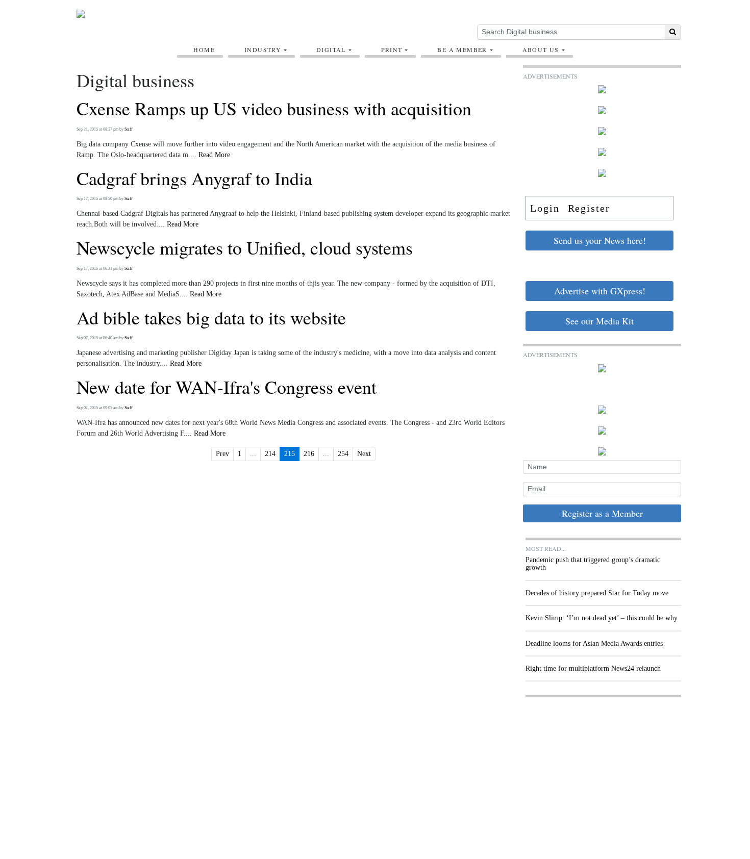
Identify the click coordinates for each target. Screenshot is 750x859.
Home (204, 49)
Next (364, 454)
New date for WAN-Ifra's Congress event (227, 387)
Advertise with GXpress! (599, 291)
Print (392, 49)
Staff (128, 129)
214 (270, 454)
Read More (214, 155)
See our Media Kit (599, 321)
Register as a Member (602, 513)
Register (589, 208)
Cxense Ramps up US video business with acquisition (274, 108)
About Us (540, 49)
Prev (222, 454)
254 (343, 454)
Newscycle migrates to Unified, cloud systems (245, 248)
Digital (331, 49)
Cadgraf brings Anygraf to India (194, 178)
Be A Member (462, 49)
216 (309, 454)
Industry (262, 49)
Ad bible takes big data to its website (211, 318)
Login (545, 208)
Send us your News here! (600, 240)
